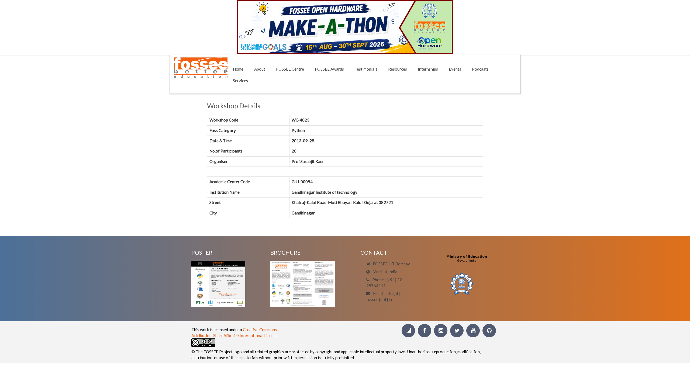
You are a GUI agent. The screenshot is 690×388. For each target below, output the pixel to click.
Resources (397, 69)
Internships (428, 69)
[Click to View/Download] (218, 282)
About (259, 69)
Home (238, 69)
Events (455, 69)
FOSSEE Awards (329, 69)
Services (240, 80)
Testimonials (366, 69)
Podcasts (480, 69)
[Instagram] (440, 330)
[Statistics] (408, 330)
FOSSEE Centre (290, 69)
